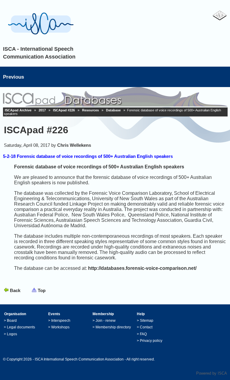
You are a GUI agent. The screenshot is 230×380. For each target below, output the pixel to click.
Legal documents (21, 327)
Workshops (60, 327)
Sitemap (146, 320)
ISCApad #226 (64, 110)
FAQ (143, 334)
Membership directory (113, 327)
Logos (12, 334)
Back (15, 290)
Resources (90, 110)
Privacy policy (151, 341)
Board (12, 320)
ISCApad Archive (18, 110)
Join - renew (106, 320)
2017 (42, 110)
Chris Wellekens (74, 145)
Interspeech (60, 320)
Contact (146, 327)
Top (42, 290)
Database (113, 110)
